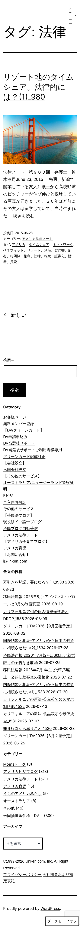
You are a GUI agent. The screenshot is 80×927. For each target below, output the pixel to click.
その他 (9, 808)
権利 (27, 256)
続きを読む (23, 215)
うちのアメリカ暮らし (22, 793)
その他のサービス (18, 508)
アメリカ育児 (14, 548)
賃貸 (13, 262)
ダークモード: (58, 921)
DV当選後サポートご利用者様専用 (32, 450)
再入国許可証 (14, 502)
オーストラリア (16, 801)
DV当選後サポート (19, 443)
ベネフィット (13, 250)
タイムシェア (39, 244)
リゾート (34, 250)
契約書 (59, 250)
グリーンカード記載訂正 (24, 456)
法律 (37, 256)
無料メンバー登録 (18, 423)
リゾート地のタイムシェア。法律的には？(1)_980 (38, 87)
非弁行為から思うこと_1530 (27, 728)
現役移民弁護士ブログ (22, 521)
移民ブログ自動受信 (20, 528)
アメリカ (18, 244)
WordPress (50, 908)
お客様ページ (14, 417)
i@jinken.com (15, 561)
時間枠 (15, 256)
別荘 (47, 250)
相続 (47, 256)
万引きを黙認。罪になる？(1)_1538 (33, 582)
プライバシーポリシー (22, 874)
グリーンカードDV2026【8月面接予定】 (38, 736)
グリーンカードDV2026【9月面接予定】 (38, 626)
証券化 (59, 256)
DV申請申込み (15, 436)
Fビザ (8, 495)
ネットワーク (63, 244)
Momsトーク (14, 764)
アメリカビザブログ (20, 771)
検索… (8, 359)
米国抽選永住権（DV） (23, 815)
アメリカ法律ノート (37, 239)
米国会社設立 (14, 469)
